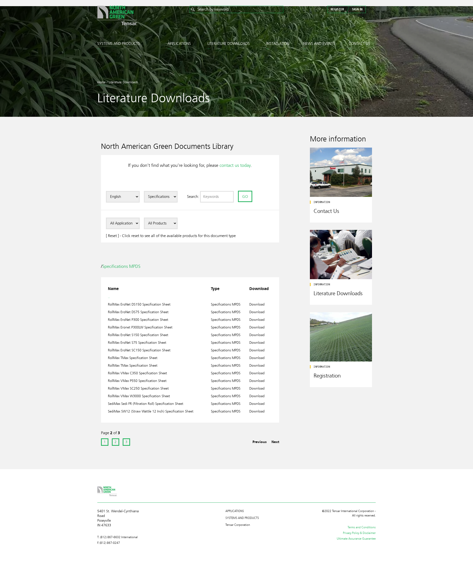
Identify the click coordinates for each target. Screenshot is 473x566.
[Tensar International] (117, 16)
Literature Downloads (228, 43)
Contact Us (359, 43)
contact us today (235, 165)
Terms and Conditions (362, 527)
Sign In (357, 9)
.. (109, 297)
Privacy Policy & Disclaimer (359, 533)
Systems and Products (118, 43)
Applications (179, 43)
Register (337, 9)
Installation (277, 43)
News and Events (319, 43)
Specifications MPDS (121, 266)
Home (101, 82)
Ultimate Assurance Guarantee (356, 538)
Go (245, 196)
